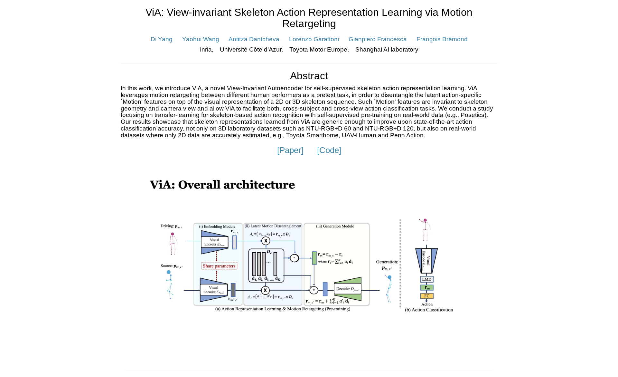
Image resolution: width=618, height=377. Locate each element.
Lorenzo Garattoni (314, 39)
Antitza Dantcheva (254, 39)
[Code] (329, 150)
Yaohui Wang (201, 39)
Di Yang (162, 39)
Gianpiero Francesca (378, 39)
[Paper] (290, 150)
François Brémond (442, 39)
